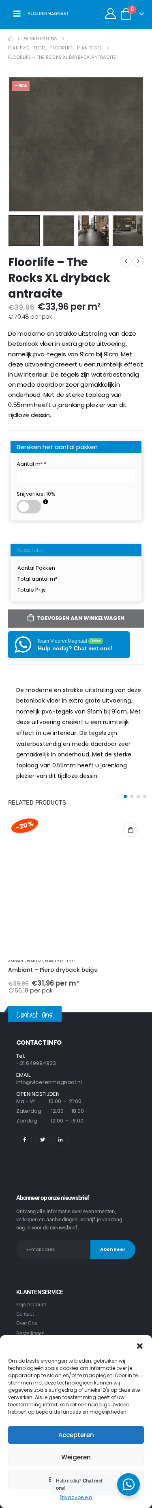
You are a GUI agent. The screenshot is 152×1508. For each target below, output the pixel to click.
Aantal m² (32, 464)
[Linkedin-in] (60, 1140)
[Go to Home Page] (10, 38)
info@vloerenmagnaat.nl (49, 1082)
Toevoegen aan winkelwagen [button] (130, 829)
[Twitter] (42, 1140)
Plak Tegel (55, 960)
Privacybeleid (76, 1497)
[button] (140, 1345)
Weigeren (76, 1457)
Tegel (71, 960)
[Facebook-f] (24, 1140)
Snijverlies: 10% (36, 494)
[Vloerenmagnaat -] (48, 13)
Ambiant (16, 960)
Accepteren (76, 1435)
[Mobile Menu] (17, 14)
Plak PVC (35, 960)
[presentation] (18, 144)
